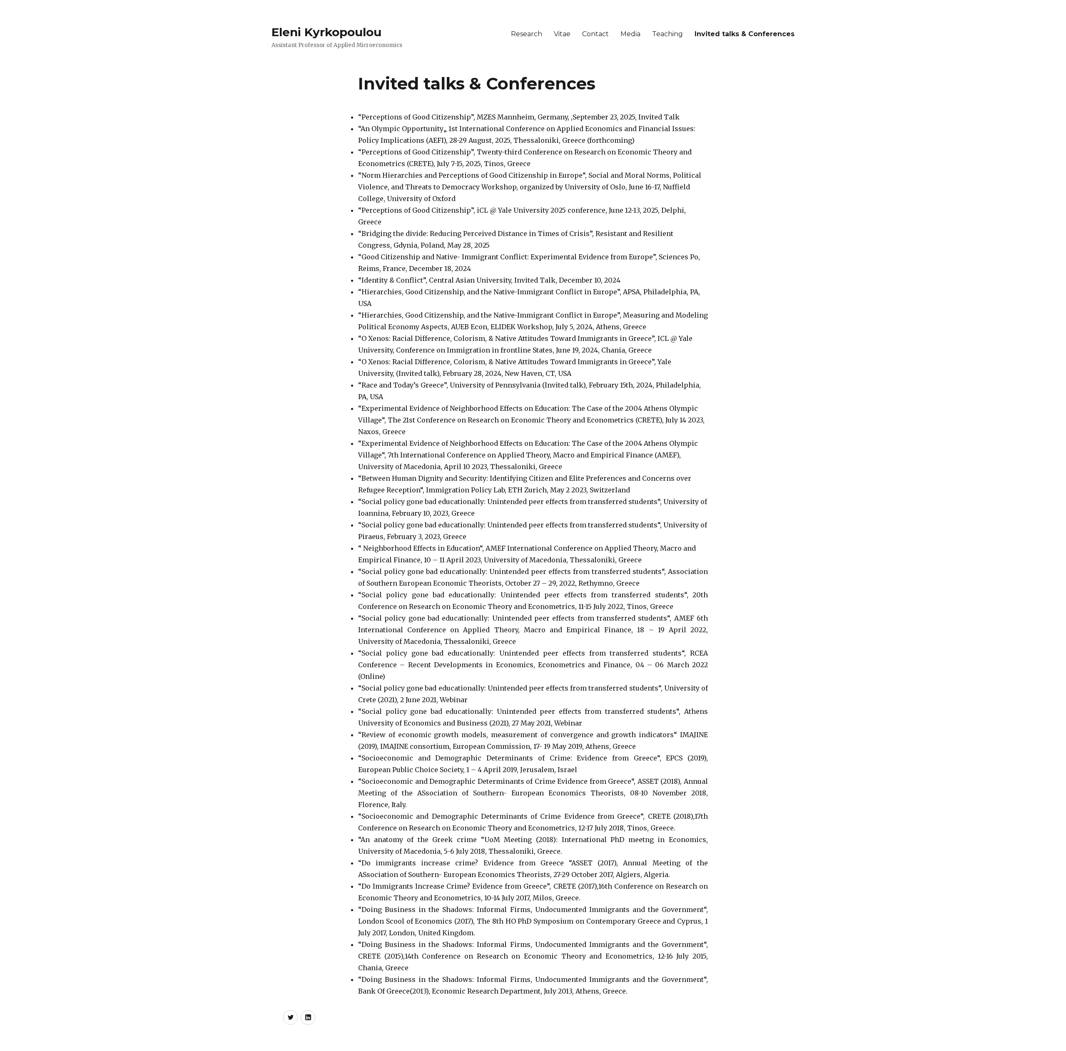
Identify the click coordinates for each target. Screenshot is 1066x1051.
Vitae (562, 34)
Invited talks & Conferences (745, 34)
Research (526, 34)
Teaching (667, 34)
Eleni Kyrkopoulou (326, 32)
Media (630, 34)
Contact (595, 34)
